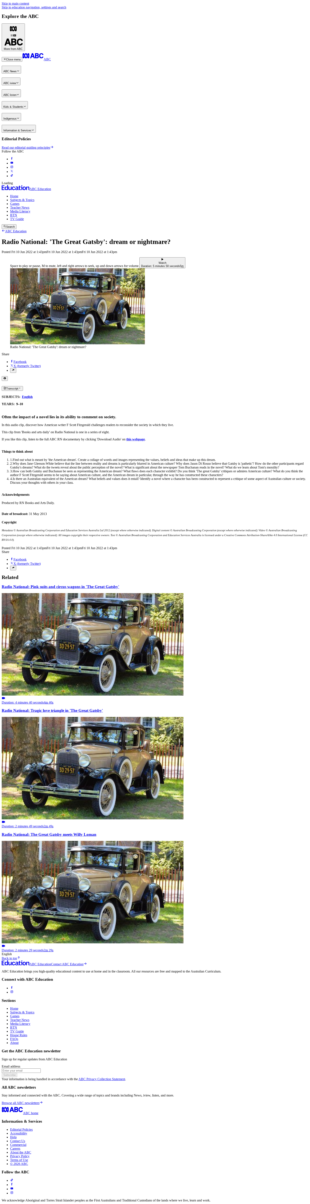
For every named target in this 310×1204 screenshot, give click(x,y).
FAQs (14, 1039)
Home (14, 196)
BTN (13, 215)
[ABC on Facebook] (11, 159)
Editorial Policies (21, 1129)
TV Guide (17, 219)
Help (13, 1137)
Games (14, 204)
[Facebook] (11, 988)
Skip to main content (15, 3)
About (14, 1043)
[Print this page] (5, 378)
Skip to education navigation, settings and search (34, 7)
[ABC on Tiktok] (11, 176)
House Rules (18, 1035)
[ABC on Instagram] (11, 167)
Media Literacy (20, 211)
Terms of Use (19, 1160)
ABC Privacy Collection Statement (101, 1079)
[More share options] (13, 370)
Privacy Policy (20, 1156)
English (27, 397)
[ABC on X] (11, 171)
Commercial (18, 1145)
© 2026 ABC (19, 1164)
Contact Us (17, 1141)
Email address (11, 1066)
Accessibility (18, 1133)
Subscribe (9, 1075)
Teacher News (19, 207)
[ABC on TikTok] (11, 1180)
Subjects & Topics (22, 200)
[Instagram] (11, 992)
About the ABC (20, 1152)
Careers (15, 1148)
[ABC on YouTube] (11, 163)
